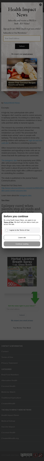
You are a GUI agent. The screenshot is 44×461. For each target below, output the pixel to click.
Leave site (22, 237)
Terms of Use (8, 222)
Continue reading (22, 244)
